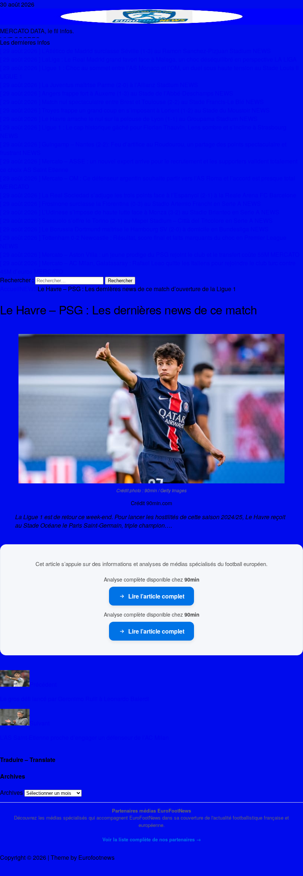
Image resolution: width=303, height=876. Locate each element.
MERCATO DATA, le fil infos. (37, 31)
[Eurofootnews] (151, 22)
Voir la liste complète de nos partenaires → (151, 839)
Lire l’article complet (156, 596)
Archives (11, 792)
